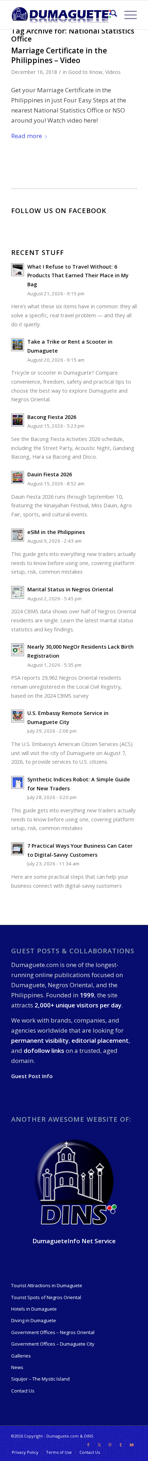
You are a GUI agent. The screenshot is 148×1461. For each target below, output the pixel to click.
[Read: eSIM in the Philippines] (17, 535)
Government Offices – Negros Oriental (52, 1332)
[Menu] (127, 14)
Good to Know (85, 72)
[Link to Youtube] (131, 1444)
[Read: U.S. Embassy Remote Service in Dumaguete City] (17, 716)
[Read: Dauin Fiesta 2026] (17, 477)
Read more (26, 136)
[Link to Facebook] (88, 1444)
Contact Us (22, 1390)
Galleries (21, 1355)
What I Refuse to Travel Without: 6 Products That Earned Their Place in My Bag (78, 275)
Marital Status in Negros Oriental (70, 589)
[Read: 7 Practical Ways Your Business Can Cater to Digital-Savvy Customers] (17, 848)
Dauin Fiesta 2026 (49, 474)
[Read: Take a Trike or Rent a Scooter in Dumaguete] (17, 344)
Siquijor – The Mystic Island (40, 1379)
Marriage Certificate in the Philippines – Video (59, 55)
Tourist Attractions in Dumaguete (46, 1285)
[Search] (110, 14)
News (17, 1367)
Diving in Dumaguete (33, 1320)
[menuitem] (110, 14)
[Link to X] (99, 1444)
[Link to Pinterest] (110, 1444)
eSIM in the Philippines (56, 532)
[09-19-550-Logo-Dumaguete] (61, 14)
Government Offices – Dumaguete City (52, 1344)
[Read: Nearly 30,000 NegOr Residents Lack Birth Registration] (17, 649)
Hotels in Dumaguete (34, 1309)
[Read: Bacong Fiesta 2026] (17, 420)
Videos (113, 72)
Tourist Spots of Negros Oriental (46, 1297)
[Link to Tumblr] (120, 1444)
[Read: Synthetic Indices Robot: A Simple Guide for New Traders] (17, 782)
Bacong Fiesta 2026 (51, 417)
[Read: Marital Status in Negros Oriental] (17, 592)
